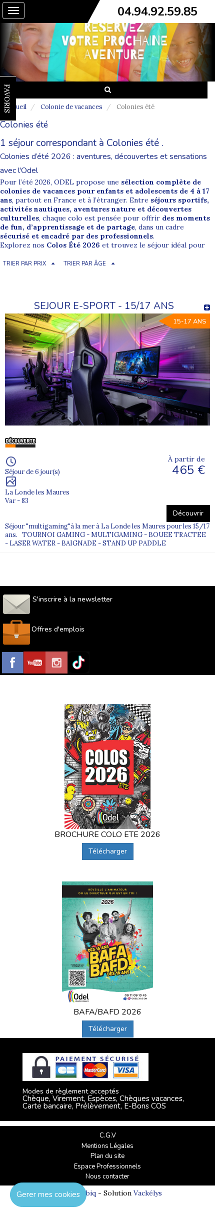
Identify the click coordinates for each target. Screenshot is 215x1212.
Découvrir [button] (188, 513)
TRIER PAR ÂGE (85, 264)
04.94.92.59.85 (158, 12)
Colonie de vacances (71, 106)
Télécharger (107, 851)
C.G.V (108, 1135)
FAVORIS (7, 98)
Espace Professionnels (107, 1166)
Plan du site (107, 1156)
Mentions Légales (108, 1146)
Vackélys (148, 1193)
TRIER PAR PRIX (24, 264)
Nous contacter (108, 1176)
